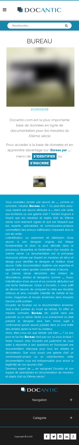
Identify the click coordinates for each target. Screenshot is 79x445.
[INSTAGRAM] (60, 436)
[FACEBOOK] (47, 436)
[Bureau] (39, 181)
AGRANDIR (39, 109)
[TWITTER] (53, 436)
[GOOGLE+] (73, 436)
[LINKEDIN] (67, 436)
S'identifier (44, 156)
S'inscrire (39, 163)
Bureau (39, 41)
